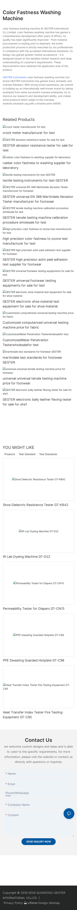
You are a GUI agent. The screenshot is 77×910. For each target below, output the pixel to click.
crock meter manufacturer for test (29, 133)
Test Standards (48, 454)
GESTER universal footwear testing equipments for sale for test (29, 283)
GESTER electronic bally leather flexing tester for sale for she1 (37, 402)
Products (9, 454)
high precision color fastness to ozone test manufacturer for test (35, 241)
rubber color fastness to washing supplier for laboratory (37, 165)
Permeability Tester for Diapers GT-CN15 (33, 608)
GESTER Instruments (15, 77)
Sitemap (54, 903)
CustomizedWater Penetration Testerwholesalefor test (25, 342)
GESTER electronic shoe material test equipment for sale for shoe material (31, 304)
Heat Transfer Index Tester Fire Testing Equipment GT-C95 (32, 714)
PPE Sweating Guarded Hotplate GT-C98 (33, 660)
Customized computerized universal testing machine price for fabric (35, 325)
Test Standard (27, 454)
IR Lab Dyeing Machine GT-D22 (26, 556)
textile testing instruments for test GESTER (35, 180)
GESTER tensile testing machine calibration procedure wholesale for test (35, 220)
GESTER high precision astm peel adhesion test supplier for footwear (35, 262)
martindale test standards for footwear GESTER (32, 360)
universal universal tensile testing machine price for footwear (34, 381)
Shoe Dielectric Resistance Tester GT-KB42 (35, 505)
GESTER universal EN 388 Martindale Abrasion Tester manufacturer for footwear (38, 199)
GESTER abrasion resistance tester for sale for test (38, 148)
